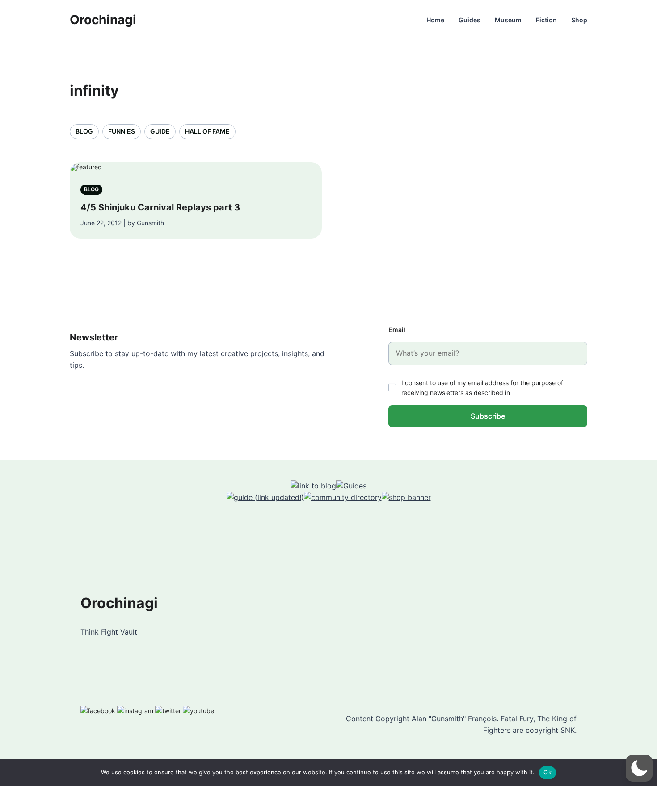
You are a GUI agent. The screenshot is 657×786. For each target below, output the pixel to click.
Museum (508, 20)
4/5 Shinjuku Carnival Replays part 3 (160, 207)
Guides (469, 20)
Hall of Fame (207, 131)
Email (396, 329)
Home (435, 20)
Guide (160, 131)
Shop (579, 20)
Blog (84, 131)
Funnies (121, 131)
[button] (639, 768)
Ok (547, 772)
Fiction (546, 20)
